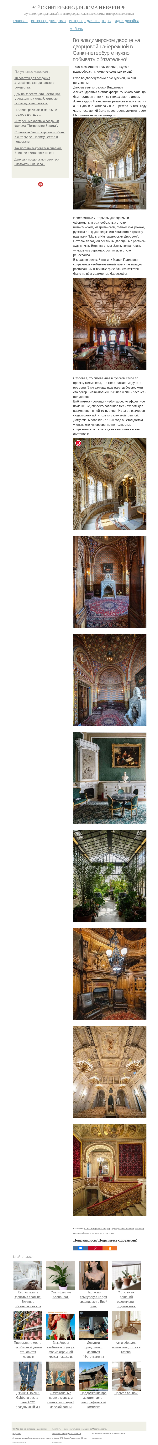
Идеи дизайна (127, 20)
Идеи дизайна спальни (123, 1228)
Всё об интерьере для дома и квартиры (79, 7)
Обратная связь (99, 1428)
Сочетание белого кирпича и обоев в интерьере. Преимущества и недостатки (39, 137)
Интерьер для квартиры (90, 20)
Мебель (76, 28)
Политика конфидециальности (66, 1433)
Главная (20, 20)
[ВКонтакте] (80, 1248)
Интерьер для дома (48, 20)
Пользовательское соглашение (77, 1428)
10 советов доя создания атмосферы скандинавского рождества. (34, 82)
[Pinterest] (95, 1248)
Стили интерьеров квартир (97, 1228)
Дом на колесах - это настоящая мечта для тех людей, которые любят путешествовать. (37, 98)
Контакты (56, 1428)
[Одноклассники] (110, 1248)
